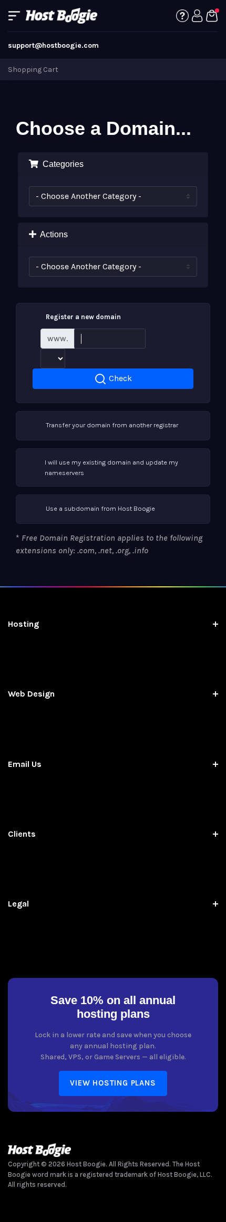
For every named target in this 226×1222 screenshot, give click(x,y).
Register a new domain (83, 317)
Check (119, 378)
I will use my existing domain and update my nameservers (111, 467)
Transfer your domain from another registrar (112, 425)
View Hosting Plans (113, 1083)
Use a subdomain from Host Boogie (100, 508)
